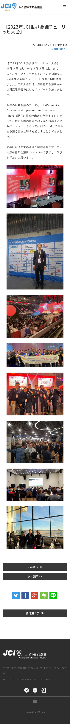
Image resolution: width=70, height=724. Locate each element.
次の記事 (33, 576)
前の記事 (36, 567)
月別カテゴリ (36, 613)
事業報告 (58, 49)
